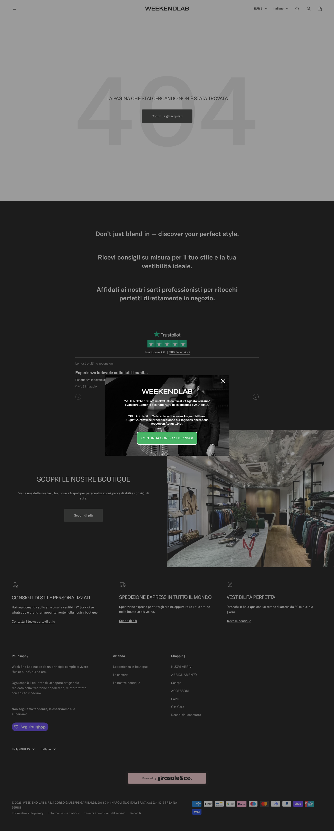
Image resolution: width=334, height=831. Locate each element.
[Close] (223, 381)
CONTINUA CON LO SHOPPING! (167, 438)
